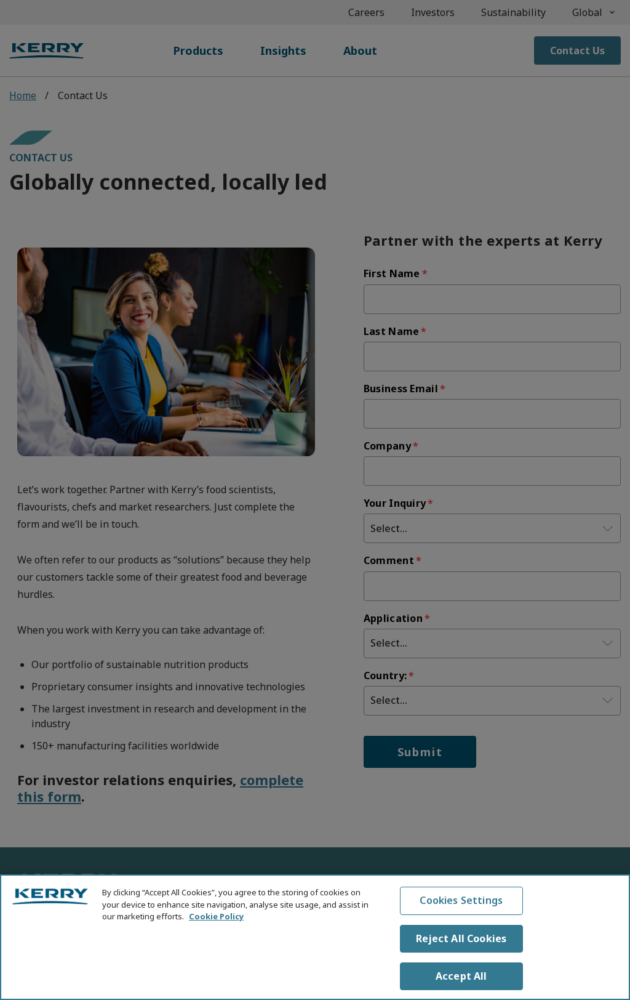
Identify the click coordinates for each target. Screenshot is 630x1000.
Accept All (461, 976)
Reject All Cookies (461, 938)
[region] (315, 937)
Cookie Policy (216, 916)
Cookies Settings (461, 900)
